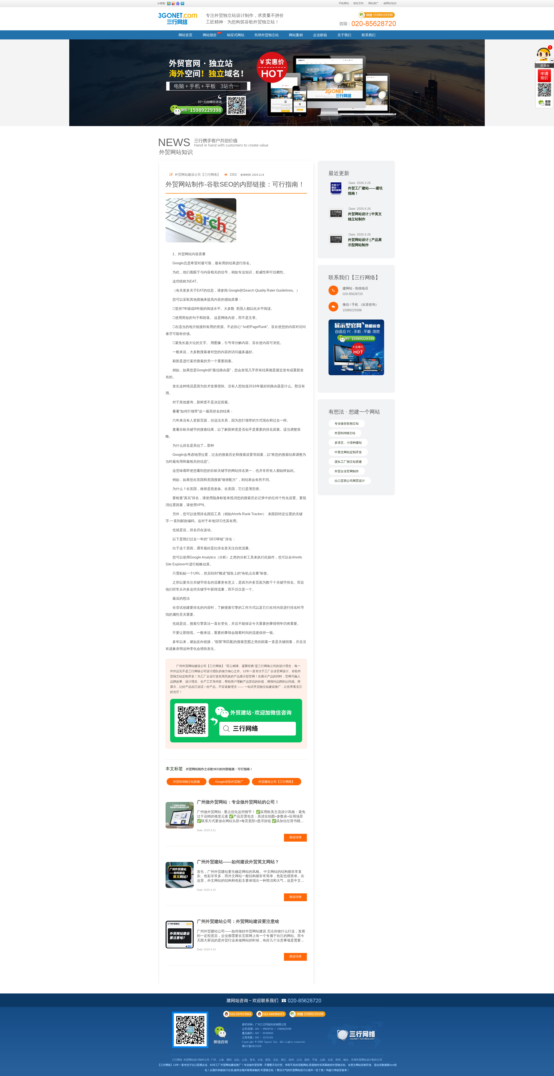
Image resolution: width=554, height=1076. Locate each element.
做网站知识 (389, 3)
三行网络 (177, 1059)
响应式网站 (235, 35)
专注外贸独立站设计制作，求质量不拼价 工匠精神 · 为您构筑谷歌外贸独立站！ (245, 18)
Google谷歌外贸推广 (229, 781)
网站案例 (296, 35)
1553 (233, 174)
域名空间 (358, 3)
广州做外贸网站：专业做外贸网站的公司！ (238, 802)
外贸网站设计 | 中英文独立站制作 (365, 216)
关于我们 (344, 35)
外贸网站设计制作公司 (196, 1059)
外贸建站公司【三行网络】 (276, 781)
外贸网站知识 (176, 152)
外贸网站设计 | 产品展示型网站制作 (365, 242)
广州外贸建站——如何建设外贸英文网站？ (238, 861)
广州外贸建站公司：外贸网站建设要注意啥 (238, 921)
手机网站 (344, 3)
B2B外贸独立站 (267, 35)
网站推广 (373, 3)
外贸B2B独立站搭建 (186, 781)
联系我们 (368, 35)
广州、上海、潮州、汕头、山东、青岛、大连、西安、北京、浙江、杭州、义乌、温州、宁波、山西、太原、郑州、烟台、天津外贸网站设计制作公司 (296, 1059)
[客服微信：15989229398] (544, 103)
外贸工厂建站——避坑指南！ (365, 190)
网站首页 (185, 35)
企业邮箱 (320, 35)
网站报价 (210, 35)
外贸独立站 (267, 1070)
